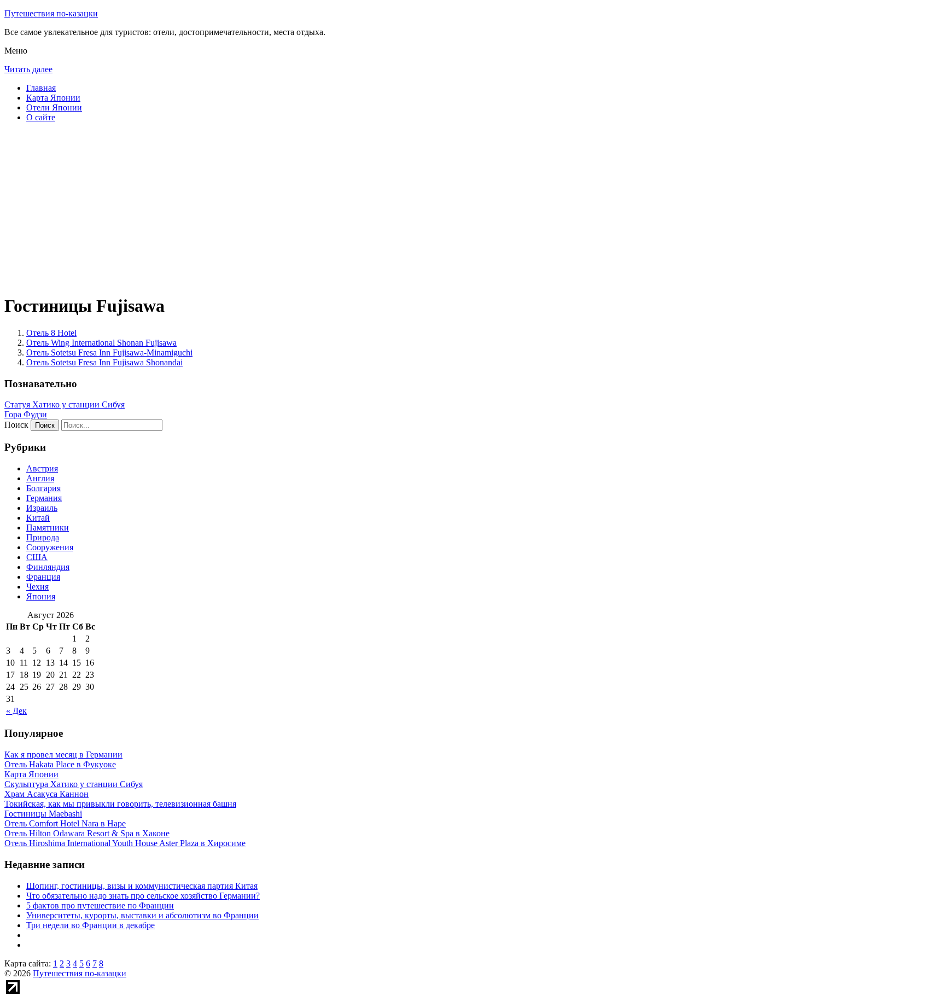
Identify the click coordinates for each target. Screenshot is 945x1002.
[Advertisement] (332, 207)
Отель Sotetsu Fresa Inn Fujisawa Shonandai (104, 362)
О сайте (40, 117)
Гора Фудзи (25, 414)
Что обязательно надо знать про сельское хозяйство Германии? (143, 895)
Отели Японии (54, 107)
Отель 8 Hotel (51, 332)
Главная (41, 87)
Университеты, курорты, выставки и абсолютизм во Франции (142, 915)
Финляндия (47, 567)
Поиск (16, 424)
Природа (42, 537)
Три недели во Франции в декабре (90, 925)
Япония (40, 596)
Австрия (42, 468)
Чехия (37, 586)
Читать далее (28, 69)
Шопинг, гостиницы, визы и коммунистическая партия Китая (142, 885)
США (37, 557)
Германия (44, 498)
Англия (40, 478)
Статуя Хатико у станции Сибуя (64, 404)
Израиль (41, 507)
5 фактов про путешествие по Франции (100, 905)
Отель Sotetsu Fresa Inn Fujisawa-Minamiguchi (109, 352)
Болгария (43, 488)
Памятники (47, 527)
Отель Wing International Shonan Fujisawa (101, 342)
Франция (43, 576)
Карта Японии (53, 97)
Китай (38, 517)
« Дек (16, 710)
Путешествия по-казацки (51, 13)
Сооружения (49, 547)
